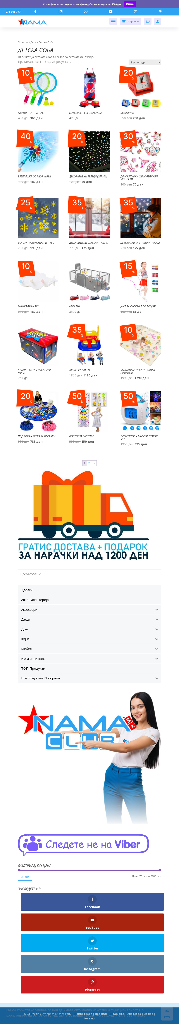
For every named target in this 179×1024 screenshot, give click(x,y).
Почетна (23, 42)
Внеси (25, 877)
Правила (101, 1014)
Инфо (130, 3)
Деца (33, 42)
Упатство (134, 1014)
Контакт (89, 1018)
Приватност (83, 1014)
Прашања (117, 1014)
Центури (33, 1014)
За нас (148, 1014)
